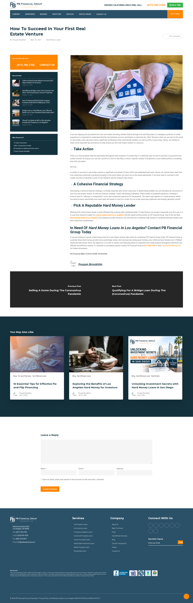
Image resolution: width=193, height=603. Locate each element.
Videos (114, 547)
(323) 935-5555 (22, 535)
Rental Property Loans (81, 547)
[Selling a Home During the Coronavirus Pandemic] (53, 289)
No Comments (174, 36)
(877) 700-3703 (25, 65)
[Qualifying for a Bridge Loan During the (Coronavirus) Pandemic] (139, 289)
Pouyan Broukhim (19, 40)
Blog (15, 376)
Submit (182, 542)
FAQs (114, 532)
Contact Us (116, 551)
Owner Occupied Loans (82, 540)
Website (120, 469)
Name (43, 469)
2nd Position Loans (81, 524)
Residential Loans (80, 551)
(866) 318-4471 (21, 539)
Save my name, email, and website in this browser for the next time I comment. (73, 479)
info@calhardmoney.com (26, 542)
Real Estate (155, 376)
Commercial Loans (80, 528)
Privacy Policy (44, 598)
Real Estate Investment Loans (84, 543)
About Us (115, 524)
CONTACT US (47, 65)
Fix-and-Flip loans (24, 376)
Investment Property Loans (83, 536)
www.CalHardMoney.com (171, 246)
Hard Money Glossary (119, 536)
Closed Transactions (119, 543)
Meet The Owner (117, 528)
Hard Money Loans (53, 40)
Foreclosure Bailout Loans (83, 532)
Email (81, 469)
